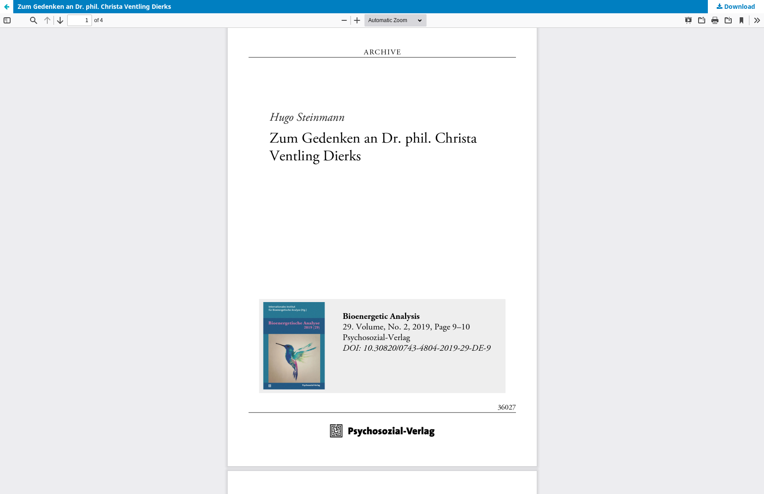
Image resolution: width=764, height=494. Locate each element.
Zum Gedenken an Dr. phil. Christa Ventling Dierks (94, 6)
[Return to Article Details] (6, 6)
